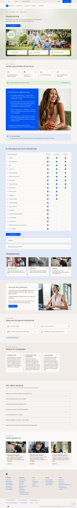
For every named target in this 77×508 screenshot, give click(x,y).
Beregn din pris (13, 25)
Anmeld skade (27, 5)
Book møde (12, 306)
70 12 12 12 (52, 138)
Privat (9, 1)
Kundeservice (33, 5)
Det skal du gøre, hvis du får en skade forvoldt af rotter (54, 331)
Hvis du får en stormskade (48, 326)
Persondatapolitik (23, 502)
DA (59, 1)
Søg (69, 5)
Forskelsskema (41, 5)
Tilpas (37, 502)
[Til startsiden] (7, 5)
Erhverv (16, 1)
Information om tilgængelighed (12, 502)
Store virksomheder (25, 1)
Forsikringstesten (20, 5)
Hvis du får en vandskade (14, 326)
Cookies (31, 502)
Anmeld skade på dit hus (12, 337)
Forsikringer (11, 5)
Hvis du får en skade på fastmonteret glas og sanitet (19, 331)
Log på (67, 1)
